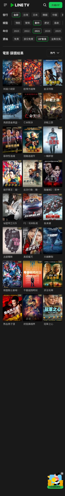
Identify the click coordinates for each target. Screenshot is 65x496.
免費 (16, 39)
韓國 (45, 14)
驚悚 (27, 22)
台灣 (25, 14)
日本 (35, 14)
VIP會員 (42, 39)
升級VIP (56, 5)
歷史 (46, 22)
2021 (37, 31)
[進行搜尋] (45, 5)
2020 (47, 31)
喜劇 (56, 22)
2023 (16, 31)
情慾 (18, 22)
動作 (37, 22)
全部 (16, 14)
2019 (57, 31)
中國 (54, 14)
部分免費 (28, 39)
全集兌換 (56, 39)
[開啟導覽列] (5, 5)
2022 (27, 31)
